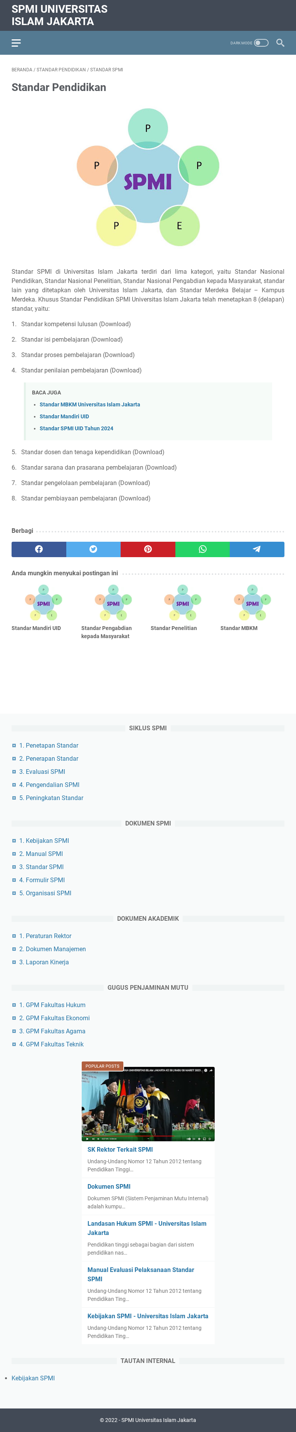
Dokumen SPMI (109, 1186)
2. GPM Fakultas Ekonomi (54, 1018)
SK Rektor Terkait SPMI (120, 1149)
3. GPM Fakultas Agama (52, 1031)
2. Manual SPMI (41, 854)
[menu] (21, 43)
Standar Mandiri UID (64, 416)
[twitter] (93, 549)
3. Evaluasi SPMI (42, 771)
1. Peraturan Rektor (45, 936)
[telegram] (257, 549)
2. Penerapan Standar (48, 758)
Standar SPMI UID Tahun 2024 (76, 428)
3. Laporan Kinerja (44, 962)
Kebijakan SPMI (33, 1378)
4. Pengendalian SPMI (49, 784)
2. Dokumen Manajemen (52, 949)
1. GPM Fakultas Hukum (52, 1005)
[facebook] (39, 549)
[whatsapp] (202, 549)
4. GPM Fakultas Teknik (51, 1044)
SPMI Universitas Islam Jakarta (60, 15)
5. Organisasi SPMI (45, 893)
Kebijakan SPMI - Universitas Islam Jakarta (148, 1316)
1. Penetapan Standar (48, 745)
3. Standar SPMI (41, 867)
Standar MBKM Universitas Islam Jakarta (90, 404)
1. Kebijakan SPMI (44, 840)
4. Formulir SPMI (42, 880)
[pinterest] (148, 549)
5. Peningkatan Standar (51, 798)
